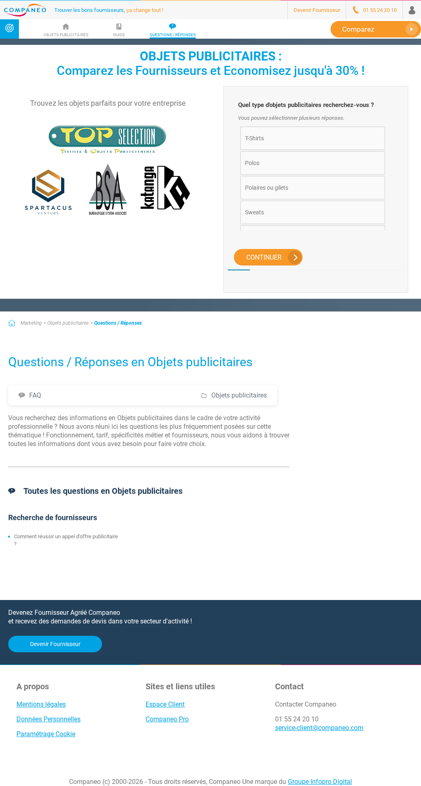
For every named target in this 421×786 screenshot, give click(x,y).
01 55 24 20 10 (297, 719)
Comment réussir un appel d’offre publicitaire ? (66, 540)
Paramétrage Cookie (45, 734)
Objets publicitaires (68, 323)
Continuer (264, 257)
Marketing (31, 323)
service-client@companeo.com (319, 728)
